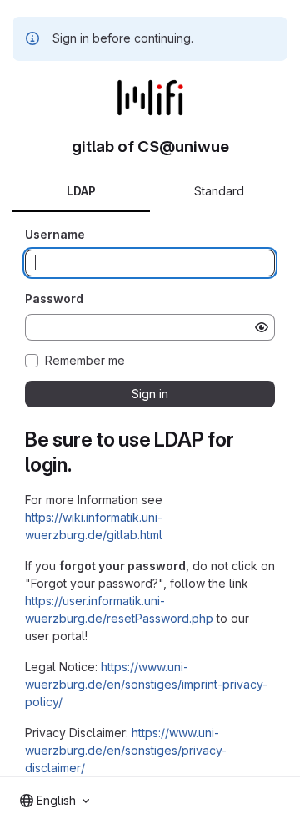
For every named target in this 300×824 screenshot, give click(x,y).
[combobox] (54, 801)
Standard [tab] (219, 191)
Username (55, 234)
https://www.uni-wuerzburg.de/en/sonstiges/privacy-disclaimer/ (126, 750)
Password (54, 298)
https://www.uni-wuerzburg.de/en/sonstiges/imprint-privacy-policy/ (146, 684)
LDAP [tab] (81, 191)
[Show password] (261, 327)
